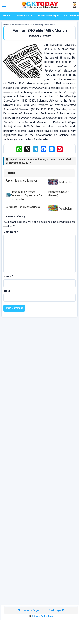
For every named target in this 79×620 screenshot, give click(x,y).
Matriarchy (65, 182)
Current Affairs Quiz (48, 15)
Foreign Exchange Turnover (21, 180)
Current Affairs (23, 15)
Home (6, 15)
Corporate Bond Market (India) (23, 206)
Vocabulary (65, 208)
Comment (10, 231)
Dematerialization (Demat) (58, 193)
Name (8, 276)
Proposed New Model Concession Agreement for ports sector (26, 195)
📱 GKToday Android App (41, 616)
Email (8, 290)
